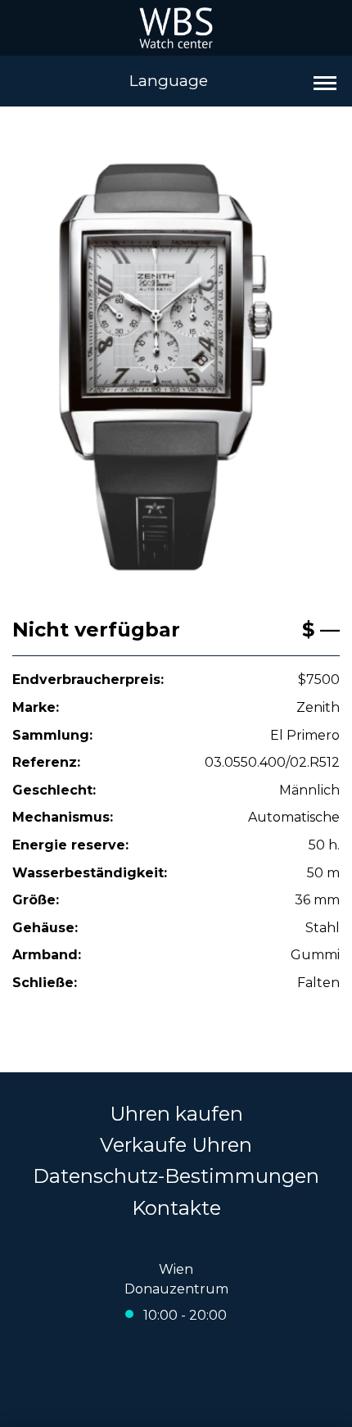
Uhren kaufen (176, 1114)
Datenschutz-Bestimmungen (176, 1176)
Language (168, 80)
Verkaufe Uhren (176, 1145)
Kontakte (176, 1208)
